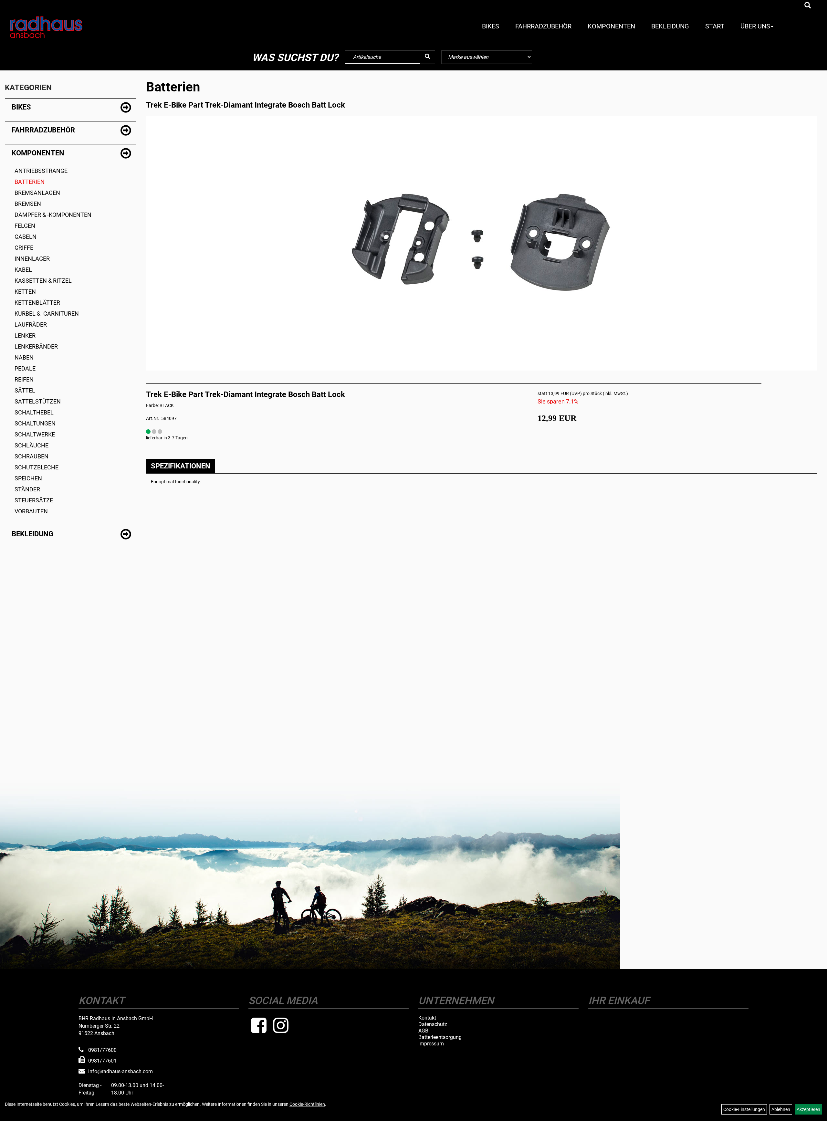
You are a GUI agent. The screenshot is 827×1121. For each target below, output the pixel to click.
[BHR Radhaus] (73, 27)
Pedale (25, 368)
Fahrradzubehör (543, 26)
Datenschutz (432, 1024)
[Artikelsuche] (807, 6)
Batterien (30, 181)
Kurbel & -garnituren (47, 313)
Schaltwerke (35, 434)
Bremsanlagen (37, 192)
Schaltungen (35, 423)
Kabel (23, 269)
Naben (24, 357)
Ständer (27, 489)
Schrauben (31, 456)
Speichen (28, 478)
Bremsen (28, 203)
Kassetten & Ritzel (43, 280)
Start (714, 26)
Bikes (490, 26)
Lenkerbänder (36, 346)
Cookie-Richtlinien (307, 1104)
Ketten (25, 291)
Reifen (24, 379)
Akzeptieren (808, 1109)
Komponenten (611, 26)
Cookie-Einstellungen (744, 1109)
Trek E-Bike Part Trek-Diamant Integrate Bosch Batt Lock (245, 105)
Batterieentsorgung (440, 1037)
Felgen (25, 225)
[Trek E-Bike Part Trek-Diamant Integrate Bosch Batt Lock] (481, 241)
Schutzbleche (36, 467)
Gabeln (26, 236)
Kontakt (427, 1018)
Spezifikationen (180, 466)
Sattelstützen (38, 401)
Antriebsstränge (41, 170)
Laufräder (31, 324)
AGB (423, 1031)
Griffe (24, 247)
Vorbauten (31, 511)
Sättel (25, 390)
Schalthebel (34, 412)
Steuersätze (34, 500)
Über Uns (755, 26)
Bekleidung (670, 26)
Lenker (25, 335)
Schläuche (31, 445)
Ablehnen (780, 1109)
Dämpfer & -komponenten (53, 214)
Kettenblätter (37, 302)
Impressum (431, 1044)
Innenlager (32, 258)
